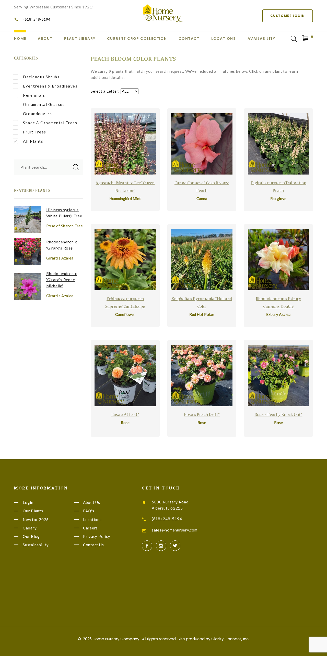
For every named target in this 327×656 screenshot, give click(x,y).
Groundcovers (37, 113)
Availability (261, 38)
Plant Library (79, 38)
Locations (223, 38)
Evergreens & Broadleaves (50, 86)
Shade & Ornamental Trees (50, 122)
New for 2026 (36, 519)
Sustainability (36, 544)
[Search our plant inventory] (294, 39)
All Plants (33, 141)
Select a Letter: (105, 91)
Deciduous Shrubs (41, 77)
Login (28, 502)
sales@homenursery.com (174, 530)
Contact (189, 38)
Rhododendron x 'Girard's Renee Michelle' (61, 279)
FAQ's (88, 511)
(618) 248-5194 (37, 19)
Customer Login (287, 16)
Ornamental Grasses (44, 104)
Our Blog (31, 536)
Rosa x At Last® (125, 415)
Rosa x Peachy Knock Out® (278, 415)
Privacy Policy (96, 536)
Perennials (34, 95)
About (45, 38)
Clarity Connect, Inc (230, 638)
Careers (90, 528)
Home (20, 38)
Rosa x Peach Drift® (202, 415)
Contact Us (93, 544)
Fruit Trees (34, 132)
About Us (91, 502)
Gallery (30, 528)
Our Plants (33, 511)
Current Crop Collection (137, 38)
